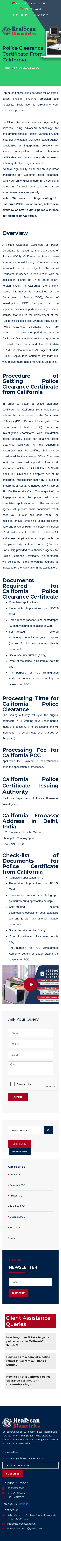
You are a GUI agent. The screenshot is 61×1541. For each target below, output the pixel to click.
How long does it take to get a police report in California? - (27, 1341)
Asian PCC (15, 1174)
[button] (53, 31)
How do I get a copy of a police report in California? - (28, 1361)
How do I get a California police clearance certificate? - (28, 1380)
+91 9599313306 (28, 67)
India (12, 1238)
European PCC (17, 1185)
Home (6, 67)
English (41, 14)
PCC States (16, 1227)
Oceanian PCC (17, 1217)
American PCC (17, 1206)
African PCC (16, 1195)
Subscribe (18, 1293)
